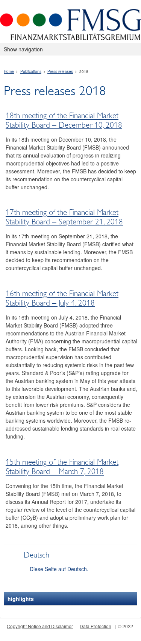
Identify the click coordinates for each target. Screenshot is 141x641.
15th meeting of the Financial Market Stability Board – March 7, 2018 (62, 466)
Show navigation (23, 49)
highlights (21, 598)
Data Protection (95, 626)
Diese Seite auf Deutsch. (59, 569)
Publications (30, 71)
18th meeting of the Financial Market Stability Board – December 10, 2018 (64, 120)
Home (9, 71)
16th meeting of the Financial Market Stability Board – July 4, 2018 (62, 298)
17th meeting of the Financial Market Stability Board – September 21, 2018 (64, 217)
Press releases (60, 71)
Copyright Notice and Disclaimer (40, 626)
